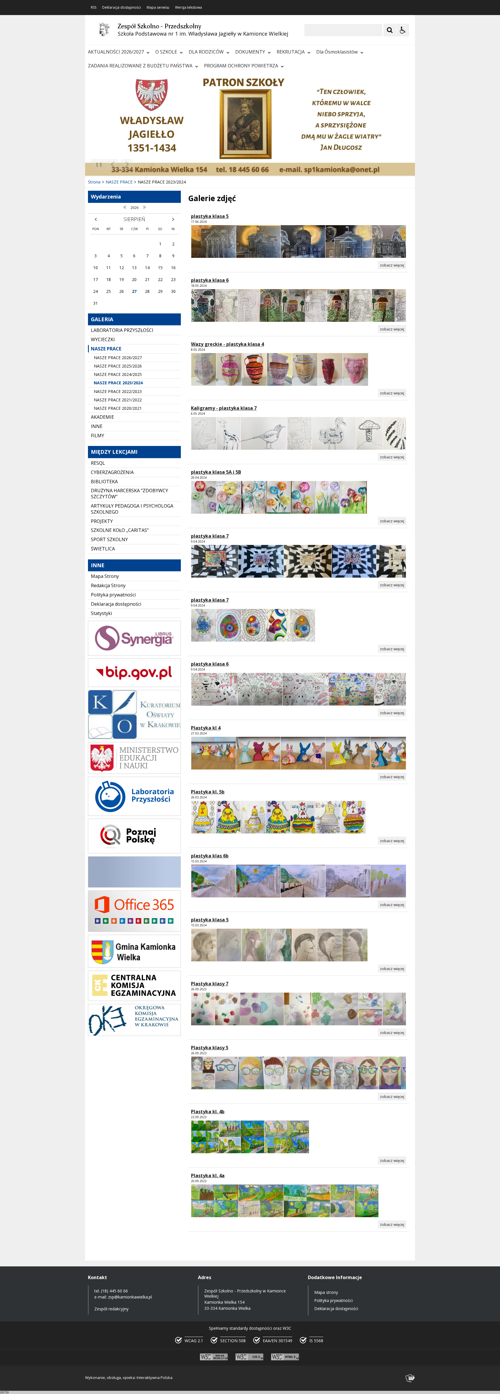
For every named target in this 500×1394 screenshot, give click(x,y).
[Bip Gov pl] (134, 685)
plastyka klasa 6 (210, 280)
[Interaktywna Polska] (410, 1378)
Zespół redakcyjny (111, 1309)
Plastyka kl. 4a (208, 1175)
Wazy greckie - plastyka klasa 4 (227, 344)
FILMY (97, 435)
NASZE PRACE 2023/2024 (118, 382)
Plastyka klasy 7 (209, 983)
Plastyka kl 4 (205, 728)
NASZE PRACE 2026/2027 (118, 357)
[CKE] (134, 999)
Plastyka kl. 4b (208, 1111)
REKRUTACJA (291, 52)
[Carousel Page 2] (147, 164)
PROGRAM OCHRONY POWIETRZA (241, 66)
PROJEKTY (102, 521)
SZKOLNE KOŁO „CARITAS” (120, 530)
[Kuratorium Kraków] (134, 737)
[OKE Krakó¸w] (134, 1034)
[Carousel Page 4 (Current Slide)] (158, 164)
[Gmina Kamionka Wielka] (134, 966)
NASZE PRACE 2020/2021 (118, 408)
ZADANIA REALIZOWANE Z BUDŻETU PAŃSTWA (140, 66)
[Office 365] (134, 930)
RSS (93, 7)
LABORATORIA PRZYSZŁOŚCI (122, 330)
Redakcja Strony (108, 585)
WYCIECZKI (103, 339)
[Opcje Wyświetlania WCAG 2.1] (402, 30)
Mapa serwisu (158, 7)
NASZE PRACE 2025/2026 (118, 366)
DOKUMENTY (250, 52)
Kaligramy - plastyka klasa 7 (224, 408)
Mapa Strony (105, 576)
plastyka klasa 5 (210, 216)
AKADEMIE (102, 417)
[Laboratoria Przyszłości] (134, 814)
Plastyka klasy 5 (209, 1047)
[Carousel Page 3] (152, 164)
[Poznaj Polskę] (134, 851)
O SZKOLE (166, 52)
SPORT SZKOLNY (109, 539)
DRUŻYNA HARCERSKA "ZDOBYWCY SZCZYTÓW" (129, 493)
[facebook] (134, 886)
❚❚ (97, 164)
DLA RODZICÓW (206, 52)
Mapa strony (326, 1292)
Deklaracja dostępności (121, 7)
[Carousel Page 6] (169, 164)
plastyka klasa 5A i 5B (216, 472)
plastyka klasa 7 (210, 536)
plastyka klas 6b (210, 856)
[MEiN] (134, 772)
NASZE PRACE (106, 349)
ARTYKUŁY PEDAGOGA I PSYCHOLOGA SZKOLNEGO (132, 509)
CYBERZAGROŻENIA (112, 472)
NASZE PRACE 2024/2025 (118, 374)
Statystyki (101, 613)
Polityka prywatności (113, 595)
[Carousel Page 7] (174, 164)
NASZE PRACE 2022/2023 (118, 391)
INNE (96, 426)
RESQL (98, 463)
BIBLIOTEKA (104, 481)
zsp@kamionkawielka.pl (130, 1297)
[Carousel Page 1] (141, 164)
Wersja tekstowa (188, 7)
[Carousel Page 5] (163, 164)
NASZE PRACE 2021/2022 (118, 400)
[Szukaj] (389, 30)
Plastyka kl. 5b (208, 792)
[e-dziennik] (134, 653)
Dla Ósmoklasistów (337, 52)
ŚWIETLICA (103, 549)
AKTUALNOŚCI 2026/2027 (116, 52)
